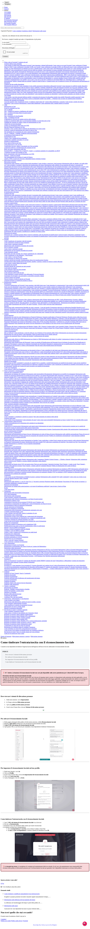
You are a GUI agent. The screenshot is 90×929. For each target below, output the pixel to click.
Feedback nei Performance (26, 456)
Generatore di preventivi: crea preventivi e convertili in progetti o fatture (24, 276)
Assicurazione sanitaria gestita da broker (77, 312)
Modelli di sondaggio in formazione (14, 508)
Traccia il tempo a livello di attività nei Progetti (17, 279)
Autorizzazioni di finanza (15, 431)
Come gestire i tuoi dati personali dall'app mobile (17, 97)
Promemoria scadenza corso (12, 500)
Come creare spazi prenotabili (45, 420)
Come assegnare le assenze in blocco (73, 211)
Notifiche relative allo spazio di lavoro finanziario (18, 583)
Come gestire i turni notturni (44, 196)
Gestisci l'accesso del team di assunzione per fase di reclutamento (22, 393)
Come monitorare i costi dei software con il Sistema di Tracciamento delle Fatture (36, 333)
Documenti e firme (9, 347)
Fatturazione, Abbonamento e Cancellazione (16, 598)
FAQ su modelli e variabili (43, 363)
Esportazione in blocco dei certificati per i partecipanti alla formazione (23, 516)
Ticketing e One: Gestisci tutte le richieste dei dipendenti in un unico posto (24, 128)
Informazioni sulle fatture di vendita (51, 339)
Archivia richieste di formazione (13, 535)
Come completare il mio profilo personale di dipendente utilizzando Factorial (40, 86)
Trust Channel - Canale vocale (68, 464)
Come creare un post (10, 477)
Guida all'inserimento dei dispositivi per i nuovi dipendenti (69, 565)
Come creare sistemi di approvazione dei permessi (18, 206)
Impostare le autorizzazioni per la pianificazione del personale (64, 344)
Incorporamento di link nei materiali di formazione (18, 505)
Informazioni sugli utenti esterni (30, 426)
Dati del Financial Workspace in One (14, 127)
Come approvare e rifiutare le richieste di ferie (44, 206)
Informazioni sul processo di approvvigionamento (72, 333)
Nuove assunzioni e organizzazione (14, 371)
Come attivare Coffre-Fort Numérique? (15, 369)
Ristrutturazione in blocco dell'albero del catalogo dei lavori (50, 410)
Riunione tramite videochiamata (54, 481)
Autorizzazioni (8, 424)
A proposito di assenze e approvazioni (50, 204)
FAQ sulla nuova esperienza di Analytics (54, 442)
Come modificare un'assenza (24, 214)
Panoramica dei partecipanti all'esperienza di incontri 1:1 (49, 453)
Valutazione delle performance (12, 448)
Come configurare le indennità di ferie (72, 219)
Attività (6, 415)
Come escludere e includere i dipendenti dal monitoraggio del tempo (25, 165)
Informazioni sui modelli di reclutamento (64, 374)
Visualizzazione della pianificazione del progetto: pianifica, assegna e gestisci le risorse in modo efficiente (33, 261)
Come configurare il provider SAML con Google (26, 67)
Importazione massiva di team (57, 409)
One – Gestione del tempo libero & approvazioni (17, 113)
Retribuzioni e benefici (10, 282)
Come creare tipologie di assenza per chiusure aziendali (48, 211)
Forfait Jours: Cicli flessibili (32, 228)
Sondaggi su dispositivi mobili (75, 472)
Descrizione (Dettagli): (8, 48)
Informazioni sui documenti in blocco (30, 350)
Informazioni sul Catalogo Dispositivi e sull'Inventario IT (26, 568)
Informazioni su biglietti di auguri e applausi (28, 477)
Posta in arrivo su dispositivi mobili (34, 98)
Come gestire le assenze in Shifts (13, 200)
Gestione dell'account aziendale (13, 64)
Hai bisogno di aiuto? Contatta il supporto (15, 609)
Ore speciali (63, 174)
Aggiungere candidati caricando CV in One (16, 139)
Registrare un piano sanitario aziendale (20, 309)
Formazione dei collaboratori (12, 534)
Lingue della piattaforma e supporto (55, 102)
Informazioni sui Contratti (50, 396)
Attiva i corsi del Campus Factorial (13, 540)
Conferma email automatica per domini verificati (71, 94)
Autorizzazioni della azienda (60, 429)
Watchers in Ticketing (10, 592)
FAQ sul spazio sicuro (27, 464)
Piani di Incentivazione (29, 295)
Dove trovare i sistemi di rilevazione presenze (18, 654)
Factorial (25, 921)
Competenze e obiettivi (10, 458)
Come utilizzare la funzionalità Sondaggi (15, 469)
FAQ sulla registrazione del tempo (69, 171)
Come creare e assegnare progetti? (13, 244)
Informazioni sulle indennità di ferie (60, 209)
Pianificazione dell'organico (12, 340)
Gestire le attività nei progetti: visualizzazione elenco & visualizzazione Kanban (26, 260)
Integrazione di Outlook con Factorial (19, 551)
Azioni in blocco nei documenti (26, 353)
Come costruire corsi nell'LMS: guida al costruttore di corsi (20, 513)
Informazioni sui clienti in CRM (32, 339)
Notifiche (6, 572)
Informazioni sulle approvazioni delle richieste (46, 382)
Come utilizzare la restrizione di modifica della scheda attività (66, 176)
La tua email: (5, 42)
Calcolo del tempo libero (26, 225)
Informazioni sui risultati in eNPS (61, 469)
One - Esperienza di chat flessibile (13, 116)
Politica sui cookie (6, 921)
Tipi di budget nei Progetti (11, 271)
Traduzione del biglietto (10, 595)
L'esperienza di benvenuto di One (13, 135)
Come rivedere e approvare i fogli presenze (50, 163)
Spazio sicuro (8, 462)
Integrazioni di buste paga (11, 298)
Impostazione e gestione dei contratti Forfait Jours (73, 181)
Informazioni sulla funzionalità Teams (33, 405)
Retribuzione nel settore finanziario (14, 318)
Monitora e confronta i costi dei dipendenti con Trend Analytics (69, 318)
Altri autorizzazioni (73, 429)
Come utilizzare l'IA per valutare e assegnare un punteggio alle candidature (61, 385)
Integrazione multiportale (35, 388)
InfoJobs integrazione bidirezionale (55, 556)
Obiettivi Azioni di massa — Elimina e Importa (57, 459)
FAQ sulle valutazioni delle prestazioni (30, 451)
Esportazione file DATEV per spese (22, 304)
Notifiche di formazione (10, 576)
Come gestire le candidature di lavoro (76, 388)
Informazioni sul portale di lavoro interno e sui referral (31, 375)
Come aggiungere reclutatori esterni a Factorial (30, 377)
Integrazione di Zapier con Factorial (14, 545)
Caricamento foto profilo (74, 92)
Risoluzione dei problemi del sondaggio (15, 473)
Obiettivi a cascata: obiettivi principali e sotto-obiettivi (31, 461)
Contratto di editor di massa (64, 399)
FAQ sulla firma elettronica (32, 358)
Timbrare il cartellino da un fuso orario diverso (32, 189)
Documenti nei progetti (10, 265)
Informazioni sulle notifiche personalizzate (67, 434)
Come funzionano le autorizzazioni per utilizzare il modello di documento (30, 364)
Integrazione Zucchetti (10, 299)
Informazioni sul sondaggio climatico (42, 472)
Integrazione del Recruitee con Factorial (61, 553)
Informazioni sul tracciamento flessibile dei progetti (18, 250)
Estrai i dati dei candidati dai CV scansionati (73, 391)
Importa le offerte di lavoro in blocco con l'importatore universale (43, 391)
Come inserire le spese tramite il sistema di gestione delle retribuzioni (53, 287)
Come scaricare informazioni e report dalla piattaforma (25, 103)
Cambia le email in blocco (39, 81)
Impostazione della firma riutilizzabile (42, 359)
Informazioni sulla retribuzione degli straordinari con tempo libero (22, 185)
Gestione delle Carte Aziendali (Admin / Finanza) (60, 326)
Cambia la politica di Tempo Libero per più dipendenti (60, 230)
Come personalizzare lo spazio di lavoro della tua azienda (26, 70)
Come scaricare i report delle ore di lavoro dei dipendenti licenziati (43, 187)
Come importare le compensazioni (55, 285)
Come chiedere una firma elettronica (14, 358)
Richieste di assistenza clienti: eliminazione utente (18, 624)
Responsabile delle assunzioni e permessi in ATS (60, 375)
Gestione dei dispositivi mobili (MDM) (34, 560)
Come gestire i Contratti (64, 396)
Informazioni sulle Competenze (35, 459)
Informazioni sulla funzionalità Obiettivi (15, 459)
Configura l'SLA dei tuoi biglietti (13, 597)
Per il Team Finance (58, 328)
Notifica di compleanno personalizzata (59, 435)
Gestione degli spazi (9, 418)
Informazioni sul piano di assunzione (14, 391)
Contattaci (3, 919)
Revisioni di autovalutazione (41, 456)
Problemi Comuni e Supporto (72, 328)
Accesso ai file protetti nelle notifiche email (47, 353)
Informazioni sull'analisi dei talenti (77, 451)
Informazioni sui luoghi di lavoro (36, 71)
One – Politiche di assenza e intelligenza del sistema (18, 111)
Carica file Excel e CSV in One (13, 144)
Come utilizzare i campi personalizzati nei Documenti (45, 352)
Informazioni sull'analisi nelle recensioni (15, 450)
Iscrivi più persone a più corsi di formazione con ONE (19, 154)
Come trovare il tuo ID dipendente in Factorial (75, 89)
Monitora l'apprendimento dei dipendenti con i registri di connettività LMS (24, 518)
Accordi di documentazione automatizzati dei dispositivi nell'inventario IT (24, 567)
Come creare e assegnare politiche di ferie (49, 219)
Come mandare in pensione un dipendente (46, 94)
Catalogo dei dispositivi (51, 567)
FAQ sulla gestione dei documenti (69, 352)
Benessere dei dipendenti (11, 484)
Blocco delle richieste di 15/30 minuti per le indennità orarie (65, 212)
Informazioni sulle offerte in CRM (13, 339)
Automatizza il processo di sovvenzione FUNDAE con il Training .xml (24, 502)
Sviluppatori (31, 562)
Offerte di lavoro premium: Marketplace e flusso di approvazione (47, 390)
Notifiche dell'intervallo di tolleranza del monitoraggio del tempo (22, 578)
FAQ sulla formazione (10, 494)
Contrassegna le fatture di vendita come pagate (74, 339)
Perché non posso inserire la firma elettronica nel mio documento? (49, 356)
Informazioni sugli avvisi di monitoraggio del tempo (37, 173)
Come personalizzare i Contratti (33, 396)
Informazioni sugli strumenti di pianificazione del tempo (38, 200)
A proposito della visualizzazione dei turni (43, 195)
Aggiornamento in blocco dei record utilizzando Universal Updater (59, 412)
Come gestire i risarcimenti (26, 287)
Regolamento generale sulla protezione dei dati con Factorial (21, 380)
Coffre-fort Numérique (10, 367)
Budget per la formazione (11, 522)
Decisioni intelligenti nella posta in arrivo (65, 76)
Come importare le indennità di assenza (78, 225)
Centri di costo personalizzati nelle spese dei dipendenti (54, 320)
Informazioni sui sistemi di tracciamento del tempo (24, 171)
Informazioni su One (10, 106)
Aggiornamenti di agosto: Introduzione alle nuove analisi (27, 442)
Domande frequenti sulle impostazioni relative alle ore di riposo (21, 223)
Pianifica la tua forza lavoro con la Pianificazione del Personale (62, 323)
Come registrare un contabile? (39, 290)
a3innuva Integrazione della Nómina (37, 299)
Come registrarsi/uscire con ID (76, 166)
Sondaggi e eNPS (9, 467)
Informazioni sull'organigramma (53, 405)
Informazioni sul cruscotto (11, 86)
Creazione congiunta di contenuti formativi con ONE (19, 519)
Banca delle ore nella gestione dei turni (49, 201)
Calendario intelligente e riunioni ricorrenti (16, 483)
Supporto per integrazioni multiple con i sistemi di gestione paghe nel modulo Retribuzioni (61, 301)
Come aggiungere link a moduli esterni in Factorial (55, 103)
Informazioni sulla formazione (12, 496)
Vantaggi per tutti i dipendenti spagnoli (55, 312)
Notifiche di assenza (9, 581)
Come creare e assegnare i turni (64, 195)
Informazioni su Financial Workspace (32, 317)
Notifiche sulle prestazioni (11, 584)
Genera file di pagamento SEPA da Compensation (39, 291)
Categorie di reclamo (53, 464)
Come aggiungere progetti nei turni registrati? (16, 242)
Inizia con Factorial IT (10, 560)
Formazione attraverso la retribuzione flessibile (63, 307)
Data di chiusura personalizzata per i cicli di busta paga (55, 293)
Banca (19, 336)
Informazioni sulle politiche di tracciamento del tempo (59, 165)
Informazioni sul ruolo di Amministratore (50, 426)
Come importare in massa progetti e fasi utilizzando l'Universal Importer (24, 274)
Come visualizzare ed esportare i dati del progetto (17, 241)
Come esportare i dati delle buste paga (35, 285)
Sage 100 (40, 302)
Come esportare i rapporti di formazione (15, 497)
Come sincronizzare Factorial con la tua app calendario (68, 87)
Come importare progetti (11, 252)
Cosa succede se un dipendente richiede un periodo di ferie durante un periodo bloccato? (53, 208)
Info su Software (8, 333)
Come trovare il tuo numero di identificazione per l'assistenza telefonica (24, 630)
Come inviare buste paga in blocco (20, 352)
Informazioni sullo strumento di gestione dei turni (17, 195)
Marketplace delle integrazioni (12, 548)
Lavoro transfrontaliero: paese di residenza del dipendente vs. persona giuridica (41, 78)
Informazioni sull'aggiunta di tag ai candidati (75, 378)
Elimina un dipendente (76, 401)
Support (6, 9)
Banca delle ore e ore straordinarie (39, 176)
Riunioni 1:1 (7, 480)
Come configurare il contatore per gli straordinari (49, 220)
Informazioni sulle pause (39, 31)
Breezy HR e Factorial (43, 553)
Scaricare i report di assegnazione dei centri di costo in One (20, 130)
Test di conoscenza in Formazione (13, 507)
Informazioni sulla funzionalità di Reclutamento (39, 374)
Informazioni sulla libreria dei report (14, 440)
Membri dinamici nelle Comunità (19, 478)
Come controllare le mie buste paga (51, 350)
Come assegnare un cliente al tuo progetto (15, 258)
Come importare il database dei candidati (22, 382)
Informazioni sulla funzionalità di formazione (16, 492)
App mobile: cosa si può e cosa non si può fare (33, 79)
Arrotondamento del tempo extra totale (56, 189)
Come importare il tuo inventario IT (22, 565)
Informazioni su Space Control (61, 420)
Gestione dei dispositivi (78, 560)
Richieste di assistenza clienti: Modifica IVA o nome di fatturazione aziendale (25, 621)
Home (6, 7)
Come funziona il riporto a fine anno (14, 228)
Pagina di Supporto (6, 636)
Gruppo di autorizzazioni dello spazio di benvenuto (24, 427)
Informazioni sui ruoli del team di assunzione (58, 397)
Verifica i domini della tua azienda (21, 81)
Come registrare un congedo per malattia (43, 214)
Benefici (6, 306)
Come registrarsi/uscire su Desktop (56, 170)
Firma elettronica (9, 355)
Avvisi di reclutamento (10, 579)
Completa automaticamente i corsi (13, 511)
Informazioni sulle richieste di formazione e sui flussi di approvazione (23, 499)
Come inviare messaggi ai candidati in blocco (16, 390)
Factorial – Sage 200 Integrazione (26, 301)
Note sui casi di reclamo (40, 464)
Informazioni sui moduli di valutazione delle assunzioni (66, 383)
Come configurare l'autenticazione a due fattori (33, 75)
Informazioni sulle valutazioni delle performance (54, 451)
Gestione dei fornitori (27, 336)
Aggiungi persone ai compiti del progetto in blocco (18, 280)
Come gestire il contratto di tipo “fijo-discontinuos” (25, 399)
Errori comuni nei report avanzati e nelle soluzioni (67, 440)
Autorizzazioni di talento (45, 429)
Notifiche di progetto (10, 575)
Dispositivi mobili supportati (73, 97)
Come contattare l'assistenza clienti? (22, 31)
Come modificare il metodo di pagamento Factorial (18, 605)
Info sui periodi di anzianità (49, 222)
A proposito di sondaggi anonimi (22, 472)
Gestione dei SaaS (50, 560)
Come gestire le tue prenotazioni (13, 420)
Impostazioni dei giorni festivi (49, 177)
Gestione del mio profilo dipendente (14, 84)
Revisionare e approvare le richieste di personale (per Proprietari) (28, 344)
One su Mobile (8, 109)
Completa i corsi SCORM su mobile (14, 530)
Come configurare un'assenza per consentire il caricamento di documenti (60, 228)
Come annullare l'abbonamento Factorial (15, 603)
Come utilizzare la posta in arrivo (52, 377)
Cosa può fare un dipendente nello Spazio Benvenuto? (39, 76)
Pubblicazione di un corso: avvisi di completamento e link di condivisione (24, 526)
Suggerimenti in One (10, 136)
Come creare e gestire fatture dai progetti (15, 263)
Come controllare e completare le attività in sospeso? (18, 416)
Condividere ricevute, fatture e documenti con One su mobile (21, 146)
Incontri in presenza (39, 481)
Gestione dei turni (9, 193)
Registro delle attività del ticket (12, 594)
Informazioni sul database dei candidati (15, 374)
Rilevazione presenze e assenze (13, 160)
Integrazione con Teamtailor (29, 553)
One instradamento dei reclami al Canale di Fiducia (18, 157)
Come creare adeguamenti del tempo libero (70, 206)
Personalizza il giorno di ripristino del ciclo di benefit (60, 309)
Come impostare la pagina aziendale (52, 70)
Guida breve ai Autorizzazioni (12, 426)
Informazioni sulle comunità (48, 477)
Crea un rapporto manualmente (31, 443)
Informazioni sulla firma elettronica (77, 356)
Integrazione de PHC (53, 299)
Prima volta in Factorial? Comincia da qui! (16, 62)
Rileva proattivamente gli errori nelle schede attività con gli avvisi (22, 182)
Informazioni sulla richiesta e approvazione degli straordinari (21, 163)
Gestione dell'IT (8, 557)
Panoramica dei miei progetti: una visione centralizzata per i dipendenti (23, 253)
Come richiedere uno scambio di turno (76, 198)
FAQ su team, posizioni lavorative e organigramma (65, 407)
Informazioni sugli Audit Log (64, 68)
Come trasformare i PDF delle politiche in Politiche (73, 353)
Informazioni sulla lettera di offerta (53, 378)
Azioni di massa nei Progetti (12, 277)
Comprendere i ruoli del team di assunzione (37, 409)
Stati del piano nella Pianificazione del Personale (48, 345)
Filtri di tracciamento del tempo (16, 187)
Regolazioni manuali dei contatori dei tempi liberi (47, 227)
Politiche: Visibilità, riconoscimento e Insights (16, 589)
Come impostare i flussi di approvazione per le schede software (39, 334)
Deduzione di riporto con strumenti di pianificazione (33, 236)
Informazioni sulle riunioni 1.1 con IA (14, 481)
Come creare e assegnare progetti (13, 249)
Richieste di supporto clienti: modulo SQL (16, 619)
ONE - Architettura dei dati (11, 117)
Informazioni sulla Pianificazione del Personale (17, 342)
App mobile (7, 95)
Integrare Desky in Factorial (80, 553)
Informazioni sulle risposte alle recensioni (38, 450)
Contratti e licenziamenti (11, 394)
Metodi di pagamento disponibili (13, 608)
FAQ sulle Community (63, 477)
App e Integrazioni (9, 543)
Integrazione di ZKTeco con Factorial (47, 549)
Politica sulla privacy (17, 921)
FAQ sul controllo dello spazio (79, 420)
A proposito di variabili (29, 363)
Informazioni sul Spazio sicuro (12, 464)
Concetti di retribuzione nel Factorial (14, 285)
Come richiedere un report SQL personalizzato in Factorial (20, 628)
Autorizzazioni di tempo (31, 429)
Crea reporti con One (72, 442)
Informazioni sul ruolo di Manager (72, 405)
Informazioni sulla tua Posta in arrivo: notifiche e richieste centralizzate (33, 87)
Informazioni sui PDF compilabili (13, 363)
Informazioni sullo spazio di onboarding (71, 382)
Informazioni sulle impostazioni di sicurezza (62, 73)
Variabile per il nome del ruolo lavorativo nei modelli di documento (30, 366)
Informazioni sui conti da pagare (13, 334)
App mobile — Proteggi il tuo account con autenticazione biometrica (63, 98)
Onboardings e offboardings (63, 560)
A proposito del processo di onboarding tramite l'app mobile (48, 97)
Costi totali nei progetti (10, 268)
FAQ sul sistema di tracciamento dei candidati (38, 383)
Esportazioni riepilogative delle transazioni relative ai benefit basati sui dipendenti (52, 310)
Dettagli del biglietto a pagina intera (14, 590)
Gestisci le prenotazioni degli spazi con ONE (16, 125)
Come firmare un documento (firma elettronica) (17, 356)
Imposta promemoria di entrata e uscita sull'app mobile (44, 181)
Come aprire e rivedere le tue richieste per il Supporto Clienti (21, 613)
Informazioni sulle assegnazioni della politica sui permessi (55, 223)
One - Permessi (8, 114)
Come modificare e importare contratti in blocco (32, 397)
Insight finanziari (9, 315)
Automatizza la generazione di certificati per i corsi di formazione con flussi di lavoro (27, 503)
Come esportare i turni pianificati (61, 196)
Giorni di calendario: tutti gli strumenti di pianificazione (42, 234)
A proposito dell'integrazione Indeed (14, 549)
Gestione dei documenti (10, 348)
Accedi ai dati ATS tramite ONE (75, 390)
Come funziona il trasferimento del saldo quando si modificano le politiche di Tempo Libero (44, 230)
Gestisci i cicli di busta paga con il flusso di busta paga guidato (53, 295)
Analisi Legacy (8, 445)
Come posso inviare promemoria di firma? (51, 358)
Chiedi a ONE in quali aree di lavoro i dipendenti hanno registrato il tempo (25, 158)
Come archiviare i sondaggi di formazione (15, 541)
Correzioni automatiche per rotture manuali (35, 184)
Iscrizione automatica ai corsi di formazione (16, 537)
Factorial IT (7, 559)
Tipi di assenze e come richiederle (64, 214)
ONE (5, 105)
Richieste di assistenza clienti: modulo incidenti (17, 617)
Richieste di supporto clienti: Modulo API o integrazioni (19, 616)
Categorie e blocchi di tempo (80, 184)
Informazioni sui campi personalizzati (73, 70)
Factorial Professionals (54, 290)
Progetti (6, 239)
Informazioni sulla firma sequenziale (22, 359)
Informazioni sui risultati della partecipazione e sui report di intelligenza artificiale (26, 486)
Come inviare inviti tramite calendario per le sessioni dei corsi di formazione (25, 521)
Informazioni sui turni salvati (62, 200)
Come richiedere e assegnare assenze (14, 204)
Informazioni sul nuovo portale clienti (14, 606)
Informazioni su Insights (31, 440)
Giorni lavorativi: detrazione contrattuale (69, 234)
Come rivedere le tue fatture (12, 600)
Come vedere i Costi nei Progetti (13, 257)
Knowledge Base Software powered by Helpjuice (45, 925)
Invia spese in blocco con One (12, 143)
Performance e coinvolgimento (12, 446)
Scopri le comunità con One (12, 108)
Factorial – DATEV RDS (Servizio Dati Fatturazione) (47, 304)
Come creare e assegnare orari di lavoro (49, 171)
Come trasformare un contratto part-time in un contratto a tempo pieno (50, 401)
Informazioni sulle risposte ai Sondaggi (31, 470)
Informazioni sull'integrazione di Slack (41, 551)
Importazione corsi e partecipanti (13, 515)
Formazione (7, 491)
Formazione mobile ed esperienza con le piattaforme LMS (20, 524)
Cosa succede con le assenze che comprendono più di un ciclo (24, 222)
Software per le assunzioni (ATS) (13, 372)
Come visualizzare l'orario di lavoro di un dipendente (37, 92)
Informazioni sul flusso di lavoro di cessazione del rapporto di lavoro (30, 435)
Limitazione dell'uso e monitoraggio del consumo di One (20, 147)
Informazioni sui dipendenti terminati (14, 396)
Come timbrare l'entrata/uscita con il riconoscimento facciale (23, 662)
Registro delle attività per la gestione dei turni (72, 201)
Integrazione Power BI (10, 554)
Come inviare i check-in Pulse (57, 486)
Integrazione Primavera (10, 301)
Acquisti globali (23, 562)
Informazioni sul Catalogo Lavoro (13, 405)
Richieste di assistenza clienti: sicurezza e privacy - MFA (20, 622)
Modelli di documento (10, 361)
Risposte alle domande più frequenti (14, 100)
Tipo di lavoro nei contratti (47, 402)
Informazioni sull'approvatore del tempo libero (74, 204)
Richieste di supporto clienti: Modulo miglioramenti (18, 614)
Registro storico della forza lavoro (77, 317)
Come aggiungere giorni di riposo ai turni (24, 196)
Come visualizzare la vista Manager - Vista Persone (18, 255)
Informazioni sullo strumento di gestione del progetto (18, 246)
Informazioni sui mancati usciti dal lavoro (40, 179)
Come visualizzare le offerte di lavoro (71, 380)
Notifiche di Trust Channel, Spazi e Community (17, 573)
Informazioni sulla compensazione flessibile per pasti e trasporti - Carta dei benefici (27, 307)
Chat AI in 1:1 (29, 481)
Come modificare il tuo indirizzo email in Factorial (62, 90)
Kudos (6, 488)
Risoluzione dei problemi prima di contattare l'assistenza (19, 627)
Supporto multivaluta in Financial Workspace (55, 317)
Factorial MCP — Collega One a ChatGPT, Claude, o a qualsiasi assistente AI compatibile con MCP (32, 151)
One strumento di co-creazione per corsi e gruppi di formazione (21, 132)
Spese (5, 325)
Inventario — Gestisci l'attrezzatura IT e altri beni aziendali (58, 568)
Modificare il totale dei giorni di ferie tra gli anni (74, 227)
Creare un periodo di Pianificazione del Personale (44, 342)
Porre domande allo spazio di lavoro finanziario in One (30, 323)
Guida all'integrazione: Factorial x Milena (71, 299)
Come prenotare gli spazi (29, 420)
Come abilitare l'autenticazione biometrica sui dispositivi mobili (44, 89)
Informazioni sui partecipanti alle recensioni (62, 450)
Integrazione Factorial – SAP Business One (33, 556)
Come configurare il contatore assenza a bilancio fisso (72, 222)
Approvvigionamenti (10, 331)
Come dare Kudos (9, 489)
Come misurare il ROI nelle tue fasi (14, 272)
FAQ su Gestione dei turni (21, 198)
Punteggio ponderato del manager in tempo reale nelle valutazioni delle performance (37, 454)
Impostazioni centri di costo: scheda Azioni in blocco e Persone (21, 320)
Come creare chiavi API (49, 68)
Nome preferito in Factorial (60, 92)
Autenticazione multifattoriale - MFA (56, 75)
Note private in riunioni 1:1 (79, 481)
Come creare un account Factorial (62, 65)
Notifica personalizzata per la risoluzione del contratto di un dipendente (24, 423)
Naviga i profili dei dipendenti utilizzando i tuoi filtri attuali (24, 412)
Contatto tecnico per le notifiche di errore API (59, 81)
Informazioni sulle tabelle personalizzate (15, 71)
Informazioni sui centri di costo (12, 317)
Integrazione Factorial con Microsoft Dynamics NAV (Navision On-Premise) (57, 554)
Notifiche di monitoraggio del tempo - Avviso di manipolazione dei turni (61, 182)
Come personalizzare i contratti (47, 399)
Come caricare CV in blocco (29, 386)
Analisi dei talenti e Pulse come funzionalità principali (19, 453)
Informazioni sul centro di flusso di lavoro (43, 434)
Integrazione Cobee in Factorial (67, 549)
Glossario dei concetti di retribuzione (63, 291)
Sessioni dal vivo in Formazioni (13, 538)
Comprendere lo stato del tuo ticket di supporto (17, 625)
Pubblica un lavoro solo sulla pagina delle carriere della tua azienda (59, 393)
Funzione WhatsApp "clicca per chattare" (49, 380)
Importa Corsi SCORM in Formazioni (14, 527)
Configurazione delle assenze (12, 217)
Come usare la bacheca (68, 377)
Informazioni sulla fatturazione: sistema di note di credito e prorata (22, 602)
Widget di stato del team (64, 177)
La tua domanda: (6, 44)
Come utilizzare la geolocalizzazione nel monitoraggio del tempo (52, 168)
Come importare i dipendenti (16, 76)
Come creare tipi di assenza (32, 204)
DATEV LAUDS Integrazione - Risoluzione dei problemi (59, 302)
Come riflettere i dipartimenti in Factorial (23, 410)
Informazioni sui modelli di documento (62, 363)
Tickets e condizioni (9, 586)
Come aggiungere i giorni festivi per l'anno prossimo (18, 227)
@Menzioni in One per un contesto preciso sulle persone (20, 119)
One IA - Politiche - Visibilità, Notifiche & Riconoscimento (20, 133)
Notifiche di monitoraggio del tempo (18, 181)
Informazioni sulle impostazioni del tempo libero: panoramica (21, 219)
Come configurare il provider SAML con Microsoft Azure (57, 67)
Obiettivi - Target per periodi (12, 155)
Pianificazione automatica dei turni (28, 201)
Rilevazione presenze (10, 162)
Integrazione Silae (22, 299)
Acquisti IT (20, 560)
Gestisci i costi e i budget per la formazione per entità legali (20, 532)
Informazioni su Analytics (16, 443)
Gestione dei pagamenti (10, 336)
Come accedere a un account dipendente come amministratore (33, 73)
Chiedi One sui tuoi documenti (12, 124)
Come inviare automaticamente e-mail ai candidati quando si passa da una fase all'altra (61, 386)
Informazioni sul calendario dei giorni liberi (38, 209)
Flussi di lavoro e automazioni (12, 432)
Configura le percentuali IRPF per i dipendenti (59, 79)
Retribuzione (7, 283)
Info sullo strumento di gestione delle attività (46, 416)
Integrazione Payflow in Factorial (61, 551)
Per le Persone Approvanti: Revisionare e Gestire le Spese (36, 328)
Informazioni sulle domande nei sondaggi (53, 470)
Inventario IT (8, 564)
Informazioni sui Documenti (12, 350)
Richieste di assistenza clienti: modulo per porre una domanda (50, 225)
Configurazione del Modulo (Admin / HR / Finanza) (31, 326)
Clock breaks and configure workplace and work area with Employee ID (52, 190)
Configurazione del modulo (41, 336)
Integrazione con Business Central (26, 554)
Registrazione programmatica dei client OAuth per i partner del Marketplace (25, 546)
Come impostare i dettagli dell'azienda (41, 65)
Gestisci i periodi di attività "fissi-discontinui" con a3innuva (20, 302)
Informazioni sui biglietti (11, 587)
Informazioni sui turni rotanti (58, 198)
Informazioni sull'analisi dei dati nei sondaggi (39, 469)
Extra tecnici (14, 329)
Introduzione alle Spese (10, 326)
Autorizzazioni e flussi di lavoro (13, 421)
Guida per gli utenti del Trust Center (14, 633)
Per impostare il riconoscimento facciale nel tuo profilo (21, 659)
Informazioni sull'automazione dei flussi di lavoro (17, 434)
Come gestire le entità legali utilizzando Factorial (17, 65)
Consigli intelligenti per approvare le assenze (36, 212)
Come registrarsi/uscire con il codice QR (35, 170)
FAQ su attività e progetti (11, 247)
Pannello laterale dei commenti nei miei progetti (17, 266)
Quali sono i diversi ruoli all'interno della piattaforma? (36, 407)
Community (7, 475)
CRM (5, 337)
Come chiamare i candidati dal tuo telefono (54, 388)
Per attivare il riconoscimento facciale (16, 657)
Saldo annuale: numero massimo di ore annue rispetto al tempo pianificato (39, 174)
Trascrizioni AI (67, 481)
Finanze (6, 314)
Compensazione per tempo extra (61, 173)
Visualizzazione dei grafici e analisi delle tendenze (38, 318)
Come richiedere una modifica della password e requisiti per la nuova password (26, 90)
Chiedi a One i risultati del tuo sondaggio (15, 138)
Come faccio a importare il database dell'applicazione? (28, 378)
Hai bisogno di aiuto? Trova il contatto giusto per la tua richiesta (22, 632)
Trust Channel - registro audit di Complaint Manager (36, 465)
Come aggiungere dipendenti (53, 71)
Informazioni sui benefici (38, 309)
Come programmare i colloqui (31, 385)
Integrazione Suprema (31, 549)
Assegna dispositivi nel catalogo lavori (42, 565)
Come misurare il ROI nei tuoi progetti (15, 269)
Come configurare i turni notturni (76, 174)
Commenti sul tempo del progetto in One (15, 152)
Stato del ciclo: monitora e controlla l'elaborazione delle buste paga (49, 288)
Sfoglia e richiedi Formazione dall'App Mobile (17, 529)
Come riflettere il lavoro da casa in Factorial (60, 184)
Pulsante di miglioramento (11, 141)
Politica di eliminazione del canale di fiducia (64, 465)
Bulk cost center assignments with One (15, 149)
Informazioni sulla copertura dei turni (39, 198)
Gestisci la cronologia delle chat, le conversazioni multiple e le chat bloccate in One (27, 120)
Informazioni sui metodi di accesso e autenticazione (28, 68)
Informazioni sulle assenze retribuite (22, 211)
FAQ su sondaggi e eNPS (60, 472)
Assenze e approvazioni (10, 203)
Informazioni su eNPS (14, 470)
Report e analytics (9, 439)
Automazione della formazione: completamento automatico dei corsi (23, 510)
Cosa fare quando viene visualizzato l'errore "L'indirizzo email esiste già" (24, 102)
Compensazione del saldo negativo (50, 185)
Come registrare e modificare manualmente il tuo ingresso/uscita (22, 894)
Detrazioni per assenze (10, 233)
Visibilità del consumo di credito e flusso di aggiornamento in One (22, 122)
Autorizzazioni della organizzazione (14, 429)
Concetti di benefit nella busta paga (34, 312)
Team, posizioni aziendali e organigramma (16, 404)
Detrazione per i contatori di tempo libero (15, 234)
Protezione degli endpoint (11, 562)
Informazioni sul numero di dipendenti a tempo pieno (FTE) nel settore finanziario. (33, 321)
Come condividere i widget (45, 440)
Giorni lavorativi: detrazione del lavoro (59, 236)
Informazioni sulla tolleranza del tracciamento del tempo (52, 166)
